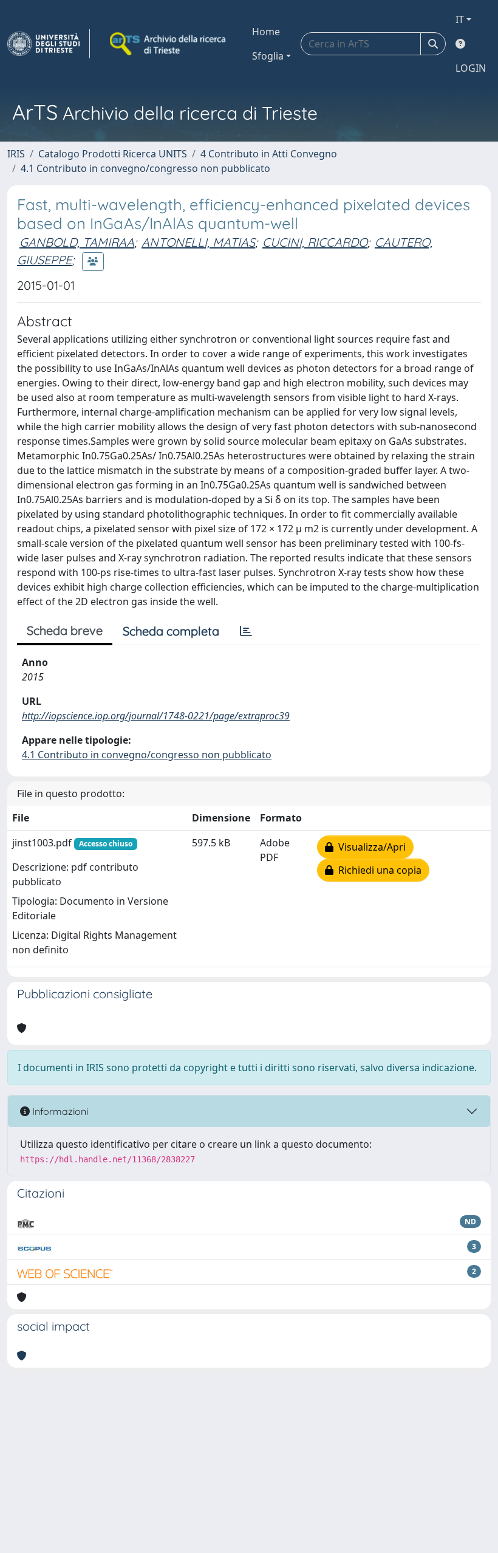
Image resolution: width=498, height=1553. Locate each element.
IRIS (16, 153)
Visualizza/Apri (369, 847)
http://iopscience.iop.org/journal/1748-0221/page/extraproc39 (156, 715)
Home (266, 31)
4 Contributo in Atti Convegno (268, 153)
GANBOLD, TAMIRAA (76, 242)
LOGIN (470, 68)
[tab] (246, 631)
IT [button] (459, 19)
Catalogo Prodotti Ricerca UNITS (112, 153)
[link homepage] (48, 43)
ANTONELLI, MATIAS (198, 242)
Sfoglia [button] (268, 56)
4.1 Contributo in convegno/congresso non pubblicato (145, 168)
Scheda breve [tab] (65, 630)
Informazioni (59, 1111)
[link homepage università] (169, 43)
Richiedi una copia (377, 870)
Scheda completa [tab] (171, 631)
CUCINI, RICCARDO (314, 242)
